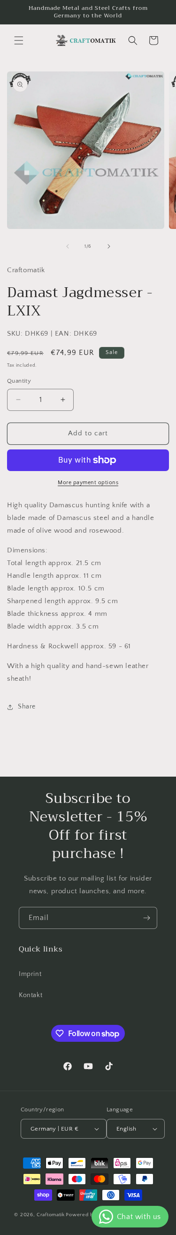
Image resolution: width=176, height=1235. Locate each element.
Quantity (19, 381)
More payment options (88, 483)
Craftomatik (51, 1215)
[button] (18, 40)
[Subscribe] (146, 918)
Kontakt (30, 995)
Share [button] (27, 706)
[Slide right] (109, 246)
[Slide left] (67, 246)
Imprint (30, 974)
